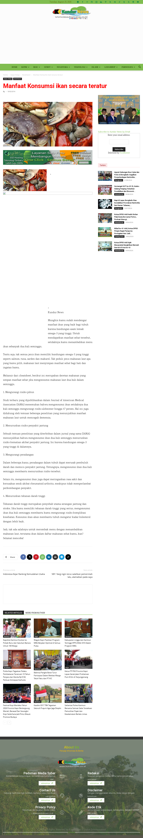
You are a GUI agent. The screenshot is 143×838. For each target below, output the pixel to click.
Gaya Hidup (109, 67)
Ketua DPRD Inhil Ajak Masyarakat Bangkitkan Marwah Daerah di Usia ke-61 (126, 245)
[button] (139, 67)
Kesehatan (26, 75)
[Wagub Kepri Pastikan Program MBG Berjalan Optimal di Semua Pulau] (48, 628)
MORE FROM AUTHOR (35, 613)
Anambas (7, 668)
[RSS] (110, 2)
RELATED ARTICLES (13, 613)
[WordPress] (133, 2)
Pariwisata (127, 67)
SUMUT (47, 67)
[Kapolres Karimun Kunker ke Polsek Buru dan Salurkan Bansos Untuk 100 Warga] (17, 628)
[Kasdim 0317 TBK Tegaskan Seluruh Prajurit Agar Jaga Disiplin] (48, 693)
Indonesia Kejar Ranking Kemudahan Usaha (24, 574)
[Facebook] (82, 2)
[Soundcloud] (115, 2)
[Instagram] (96, 2)
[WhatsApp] (42, 557)
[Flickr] (87, 2)
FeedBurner (125, 153)
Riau (35, 67)
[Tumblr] (124, 2)
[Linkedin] (101, 2)
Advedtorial (119, 194)
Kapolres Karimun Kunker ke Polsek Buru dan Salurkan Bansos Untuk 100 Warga (17, 643)
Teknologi (79, 67)
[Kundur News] (71, 13)
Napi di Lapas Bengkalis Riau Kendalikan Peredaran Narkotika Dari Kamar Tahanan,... (127, 202)
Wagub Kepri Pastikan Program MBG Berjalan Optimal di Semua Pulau (47, 643)
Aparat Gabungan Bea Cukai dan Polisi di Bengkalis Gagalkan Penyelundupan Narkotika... (126, 174)
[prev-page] (5, 722)
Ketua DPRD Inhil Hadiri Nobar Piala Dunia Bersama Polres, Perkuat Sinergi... (126, 216)
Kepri (24, 67)
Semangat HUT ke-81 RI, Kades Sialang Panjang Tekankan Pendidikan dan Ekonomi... (126, 188)
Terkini (103, 165)
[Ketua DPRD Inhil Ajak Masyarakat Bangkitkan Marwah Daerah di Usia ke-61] (105, 246)
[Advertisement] (71, 42)
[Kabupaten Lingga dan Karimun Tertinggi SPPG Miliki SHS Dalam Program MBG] (78, 628)
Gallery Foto (119, 236)
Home (14, 67)
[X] (129, 2)
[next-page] (9, 722)
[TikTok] (119, 2)
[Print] (55, 557)
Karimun (7, 636)
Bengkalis (118, 180)
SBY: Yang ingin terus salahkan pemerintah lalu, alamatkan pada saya (72, 575)
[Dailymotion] (78, 2)
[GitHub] (92, 2)
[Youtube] (138, 2)
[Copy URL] (68, 557)
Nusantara (62, 67)
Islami (95, 67)
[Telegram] (62, 557)
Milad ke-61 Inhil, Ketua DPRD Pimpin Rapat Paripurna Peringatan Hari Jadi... (126, 231)
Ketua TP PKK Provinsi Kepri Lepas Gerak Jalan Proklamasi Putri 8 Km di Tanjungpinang (77, 674)
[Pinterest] (105, 2)
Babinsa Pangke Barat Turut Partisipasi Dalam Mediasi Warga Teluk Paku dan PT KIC (47, 675)
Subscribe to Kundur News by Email (114, 131)
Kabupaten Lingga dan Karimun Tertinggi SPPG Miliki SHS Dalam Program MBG (78, 643)
